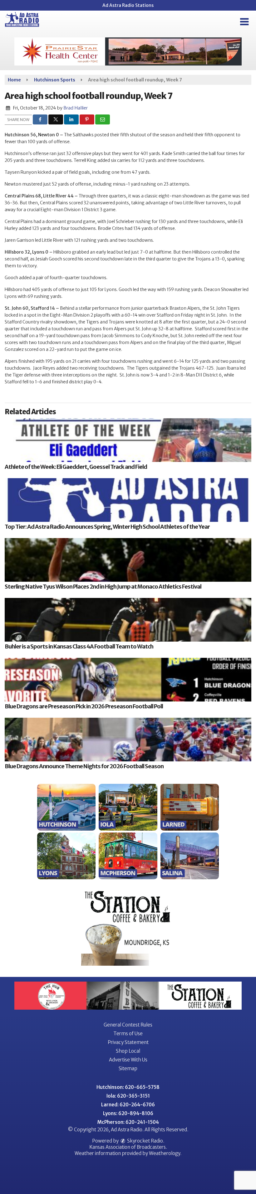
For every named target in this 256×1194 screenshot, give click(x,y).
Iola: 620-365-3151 (128, 1096)
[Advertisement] (128, 51)
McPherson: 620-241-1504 (128, 1122)
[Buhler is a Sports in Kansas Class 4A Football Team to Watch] (128, 620)
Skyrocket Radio (144, 1141)
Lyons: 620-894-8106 (128, 1113)
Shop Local (128, 1051)
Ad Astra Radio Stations (128, 5)
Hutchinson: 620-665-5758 (128, 1087)
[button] (244, 22)
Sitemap (128, 1068)
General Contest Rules (128, 1025)
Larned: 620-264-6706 (128, 1105)
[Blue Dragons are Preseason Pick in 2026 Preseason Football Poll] (128, 679)
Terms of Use (128, 1033)
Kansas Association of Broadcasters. (128, 1147)
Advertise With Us (128, 1060)
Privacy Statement (128, 1042)
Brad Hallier (75, 108)
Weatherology (164, 1153)
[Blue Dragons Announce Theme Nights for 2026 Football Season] (128, 739)
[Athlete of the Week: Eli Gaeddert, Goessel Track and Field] (128, 440)
